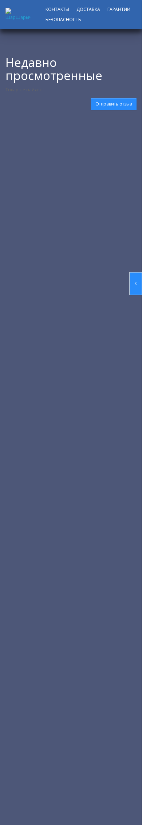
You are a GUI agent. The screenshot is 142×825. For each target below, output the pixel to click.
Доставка (88, 9)
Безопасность (63, 19)
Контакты (57, 9)
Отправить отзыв (113, 104)
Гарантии (118, 9)
